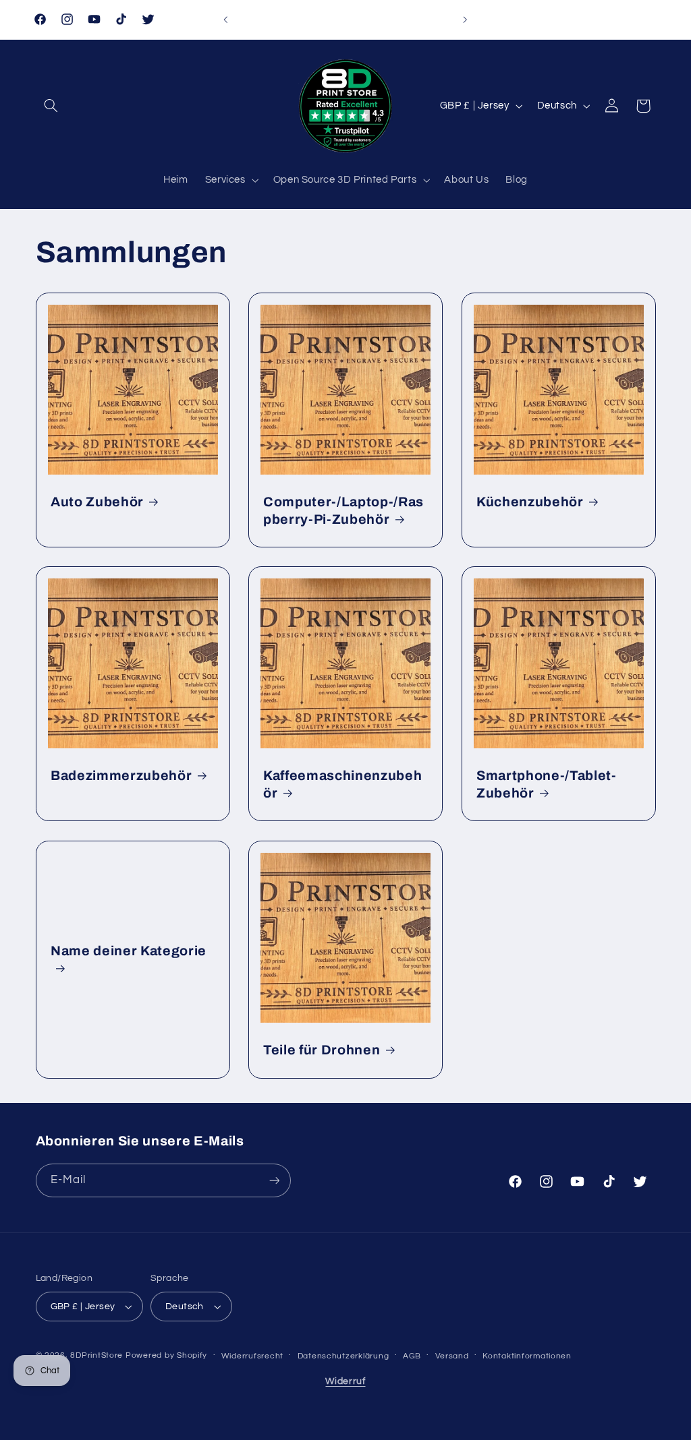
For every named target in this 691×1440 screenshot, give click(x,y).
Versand (452, 1356)
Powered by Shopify (166, 1355)
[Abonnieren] (273, 1180)
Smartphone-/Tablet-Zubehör (546, 784)
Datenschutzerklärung (343, 1356)
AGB (412, 1356)
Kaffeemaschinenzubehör (342, 784)
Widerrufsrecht (252, 1356)
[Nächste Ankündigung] (465, 19)
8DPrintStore (96, 1355)
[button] (51, 105)
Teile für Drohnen (321, 1050)
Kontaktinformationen (527, 1356)
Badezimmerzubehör (121, 776)
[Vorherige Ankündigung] (225, 19)
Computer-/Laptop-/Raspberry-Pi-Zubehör (343, 510)
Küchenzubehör (530, 502)
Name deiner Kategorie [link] (128, 951)
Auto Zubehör (97, 502)
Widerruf (345, 1381)
